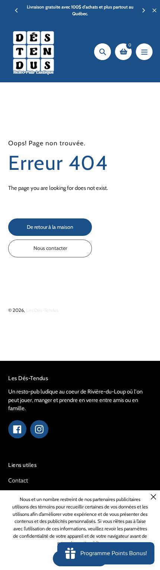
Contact (18, 480)
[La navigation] (144, 51)
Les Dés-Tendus (42, 310)
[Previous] (16, 10)
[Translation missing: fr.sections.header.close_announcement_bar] (154, 10)
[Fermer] (153, 496)
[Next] (143, 10)
